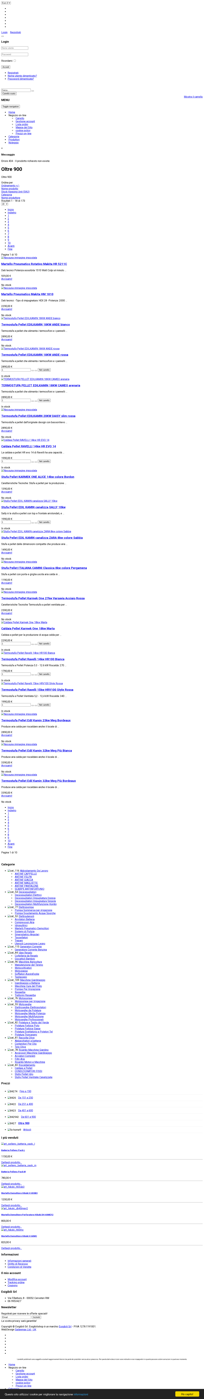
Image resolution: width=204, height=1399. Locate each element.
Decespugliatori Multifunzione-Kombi (36, 904)
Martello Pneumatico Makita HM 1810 (27, 294)
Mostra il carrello (193, 96)
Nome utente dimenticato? (22, 75)
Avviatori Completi (25, 1055)
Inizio (11, 209)
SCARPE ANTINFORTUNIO (29, 888)
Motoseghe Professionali (29, 1019)
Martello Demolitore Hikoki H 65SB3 (19, 1193)
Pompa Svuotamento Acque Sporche (35, 913)
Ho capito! (187, 1394)
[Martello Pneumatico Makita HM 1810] (19, 288)
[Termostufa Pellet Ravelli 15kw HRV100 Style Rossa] (32, 683)
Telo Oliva (20, 1046)
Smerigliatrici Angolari (27, 934)
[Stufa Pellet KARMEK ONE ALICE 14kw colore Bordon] (19, 470)
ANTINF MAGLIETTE (26, 882)
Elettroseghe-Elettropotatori (30, 1007)
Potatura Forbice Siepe (27, 1028)
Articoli (27, 1129)
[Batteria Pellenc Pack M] (18, 1165)
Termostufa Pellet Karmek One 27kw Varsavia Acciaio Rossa (43, 598)
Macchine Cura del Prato (28, 986)
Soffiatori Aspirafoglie (27, 973)
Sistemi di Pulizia (24, 931)
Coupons (13, 1285)
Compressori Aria (24, 922)
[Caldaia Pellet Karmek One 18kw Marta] (24, 622)
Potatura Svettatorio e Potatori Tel (34, 1031)
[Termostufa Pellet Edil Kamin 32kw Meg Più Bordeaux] (19, 774)
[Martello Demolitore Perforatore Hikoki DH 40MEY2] (14, 1208)
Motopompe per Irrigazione (30, 1001)
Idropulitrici (21, 925)
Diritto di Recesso (18, 1263)
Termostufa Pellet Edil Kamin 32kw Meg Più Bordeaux (38, 781)
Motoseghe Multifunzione (29, 1016)
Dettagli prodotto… (11, 1162)
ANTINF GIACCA (24, 879)
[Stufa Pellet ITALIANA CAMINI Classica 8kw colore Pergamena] (19, 561)
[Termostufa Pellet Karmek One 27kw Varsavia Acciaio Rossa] (19, 592)
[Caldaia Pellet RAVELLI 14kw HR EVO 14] (25, 440)
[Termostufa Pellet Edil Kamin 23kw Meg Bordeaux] (19, 714)
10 (9, 243)
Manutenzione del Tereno (29, 964)
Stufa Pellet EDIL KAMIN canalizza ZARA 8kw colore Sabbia (42, 538)
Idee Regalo (25, 952)
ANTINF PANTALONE (26, 885)
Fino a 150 (25, 1091)
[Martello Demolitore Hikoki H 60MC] (12, 1229)
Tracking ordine (16, 1282)
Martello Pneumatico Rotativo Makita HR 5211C (34, 264)
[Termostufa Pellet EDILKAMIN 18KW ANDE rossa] (30, 348)
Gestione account (25, 121)
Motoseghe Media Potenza (30, 1013)
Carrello (20, 118)
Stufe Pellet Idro (24, 1074)
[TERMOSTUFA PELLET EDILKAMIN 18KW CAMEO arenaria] (35, 379)
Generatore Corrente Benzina (31, 949)
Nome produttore (10, 197)
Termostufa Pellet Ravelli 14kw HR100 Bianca (32, 659)
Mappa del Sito (24, 127)
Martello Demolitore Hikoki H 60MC (19, 1236)
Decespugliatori (27, 892)
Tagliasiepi (21, 977)
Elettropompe (26, 907)
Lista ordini (22, 124)
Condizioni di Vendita (19, 1266)
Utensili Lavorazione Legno (30, 943)
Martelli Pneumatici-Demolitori (32, 928)
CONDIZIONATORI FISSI (28, 1071)
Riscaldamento (27, 1065)
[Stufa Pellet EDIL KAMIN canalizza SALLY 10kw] (29, 500)
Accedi (6, 67)
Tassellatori (21, 937)
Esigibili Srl (65, 1326)
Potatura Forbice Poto (27, 1025)
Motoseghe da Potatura (28, 1010)
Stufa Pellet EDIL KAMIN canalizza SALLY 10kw (33, 507)
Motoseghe (25, 1004)
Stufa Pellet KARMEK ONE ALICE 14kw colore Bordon (37, 477)
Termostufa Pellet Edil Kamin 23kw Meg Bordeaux (36, 720)
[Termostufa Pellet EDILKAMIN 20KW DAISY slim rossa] (19, 409)
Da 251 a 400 (25, 1104)
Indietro (12, 212)
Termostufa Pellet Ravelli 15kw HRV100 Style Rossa (37, 690)
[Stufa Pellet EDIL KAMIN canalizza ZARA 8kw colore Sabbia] (36, 531)
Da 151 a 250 (25, 1097)
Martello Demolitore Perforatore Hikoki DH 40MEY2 (27, 1214)
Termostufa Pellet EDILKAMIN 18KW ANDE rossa (34, 355)
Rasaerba (20, 992)
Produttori (14, 139)
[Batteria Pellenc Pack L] (18, 1143)
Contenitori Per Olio (26, 1043)
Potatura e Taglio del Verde (34, 1022)
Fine (10, 249)
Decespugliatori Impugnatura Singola (35, 901)
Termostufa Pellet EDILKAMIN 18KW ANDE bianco (35, 324)
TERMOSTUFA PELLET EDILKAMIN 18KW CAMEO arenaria (40, 385)
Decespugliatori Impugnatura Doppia (35, 898)
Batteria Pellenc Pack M (13, 1171)
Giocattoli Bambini (25, 958)
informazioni (81, 1394)
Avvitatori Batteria (25, 919)
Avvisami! (6, 278)
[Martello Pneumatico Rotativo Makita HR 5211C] (19, 257)
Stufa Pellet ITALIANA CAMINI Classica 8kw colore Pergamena (44, 568)
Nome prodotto (9, 188)
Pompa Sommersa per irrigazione (33, 910)
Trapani (19, 940)
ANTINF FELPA (23, 876)
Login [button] (4, 32)
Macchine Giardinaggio (32, 980)
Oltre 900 (23, 1123)
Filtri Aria (20, 1059)
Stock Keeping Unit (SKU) (15, 191)
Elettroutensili (26, 916)
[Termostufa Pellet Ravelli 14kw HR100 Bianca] (28, 652)
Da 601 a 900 (28, 1116)
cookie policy (23, 130)
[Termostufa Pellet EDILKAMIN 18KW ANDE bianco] (30, 318)
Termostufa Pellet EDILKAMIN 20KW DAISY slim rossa (38, 416)
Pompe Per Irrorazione (27, 989)
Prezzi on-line (23, 133)
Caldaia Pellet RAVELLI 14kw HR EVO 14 (28, 446)
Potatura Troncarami (26, 1034)
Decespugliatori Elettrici (28, 895)
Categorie (13, 136)
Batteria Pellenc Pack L (13, 1150)
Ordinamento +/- (10, 185)
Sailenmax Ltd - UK (25, 1329)
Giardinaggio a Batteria (27, 983)
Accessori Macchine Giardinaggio (33, 1052)
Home (11, 112)
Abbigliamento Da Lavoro (34, 870)
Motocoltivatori (23, 967)
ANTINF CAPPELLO (26, 873)
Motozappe (21, 970)
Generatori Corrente (31, 946)
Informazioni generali (19, 1260)
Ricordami (6, 60)
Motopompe (25, 998)
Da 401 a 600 (25, 1110)
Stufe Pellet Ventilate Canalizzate (33, 1077)
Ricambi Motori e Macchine (30, 1062)
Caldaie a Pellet (23, 1068)
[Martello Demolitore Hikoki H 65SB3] (13, 1186)
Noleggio (13, 142)
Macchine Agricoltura (30, 961)
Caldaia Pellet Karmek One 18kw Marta (28, 628)
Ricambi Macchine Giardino (34, 1049)
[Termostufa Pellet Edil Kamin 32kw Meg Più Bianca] (19, 744)
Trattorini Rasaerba (25, 995)
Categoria (6, 194)
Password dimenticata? (21, 78)
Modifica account (17, 1279)
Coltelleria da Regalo (26, 955)
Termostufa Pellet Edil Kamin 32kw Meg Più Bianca (36, 750)
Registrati (15, 32)
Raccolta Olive (27, 1037)
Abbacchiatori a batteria (28, 1040)
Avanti (11, 246)
